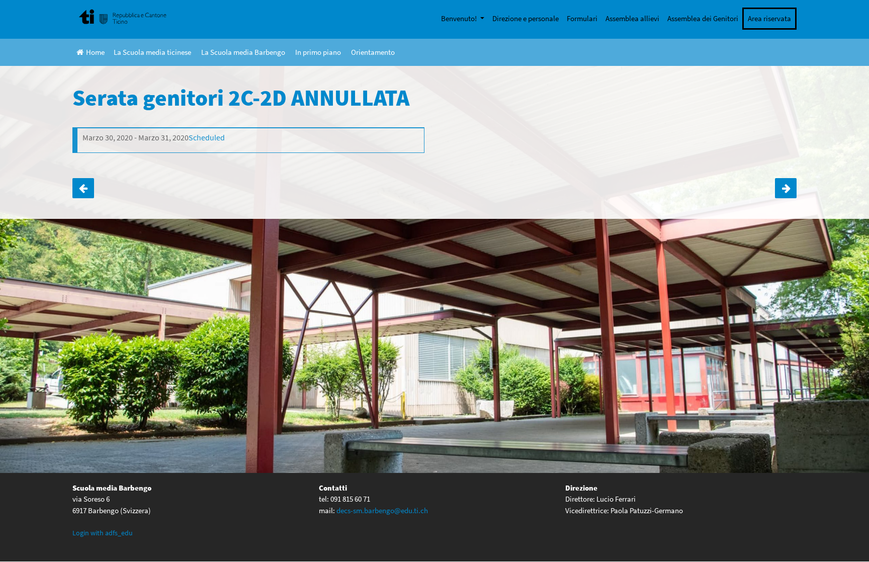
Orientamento (373, 52)
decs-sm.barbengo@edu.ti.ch (382, 510)
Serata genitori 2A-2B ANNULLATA (83, 188)
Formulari (582, 18)
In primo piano (318, 52)
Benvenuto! (459, 18)
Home (95, 52)
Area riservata (769, 18)
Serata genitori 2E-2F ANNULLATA (786, 188)
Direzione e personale (525, 18)
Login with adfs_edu (102, 532)
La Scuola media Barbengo (243, 52)
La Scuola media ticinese (152, 52)
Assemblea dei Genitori (702, 18)
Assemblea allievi (632, 18)
